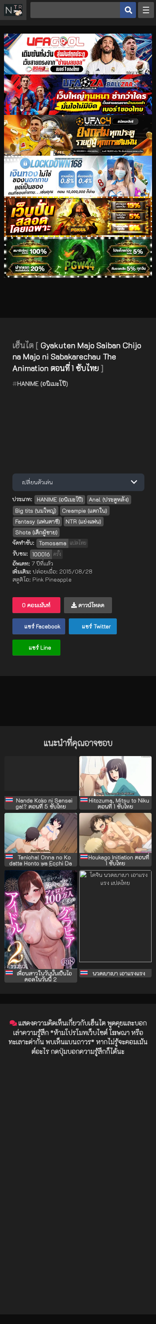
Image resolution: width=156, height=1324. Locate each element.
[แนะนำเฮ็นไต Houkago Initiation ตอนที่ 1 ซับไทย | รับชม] (115, 833)
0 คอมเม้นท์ (36, 605)
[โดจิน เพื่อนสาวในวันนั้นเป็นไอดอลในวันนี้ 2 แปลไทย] (40, 919)
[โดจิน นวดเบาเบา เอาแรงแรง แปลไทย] (115, 919)
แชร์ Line (39, 647)
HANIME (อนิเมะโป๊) (42, 383)
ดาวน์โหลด (90, 605)
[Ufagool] (78, 72)
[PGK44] (78, 235)
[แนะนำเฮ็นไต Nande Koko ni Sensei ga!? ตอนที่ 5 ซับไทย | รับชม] (40, 776)
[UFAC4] (78, 153)
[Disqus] (78, 1162)
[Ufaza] (78, 112)
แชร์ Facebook (41, 626)
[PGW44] (78, 275)
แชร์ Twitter (95, 626)
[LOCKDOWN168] (78, 194)
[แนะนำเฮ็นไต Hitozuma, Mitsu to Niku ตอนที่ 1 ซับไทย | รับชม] (115, 776)
